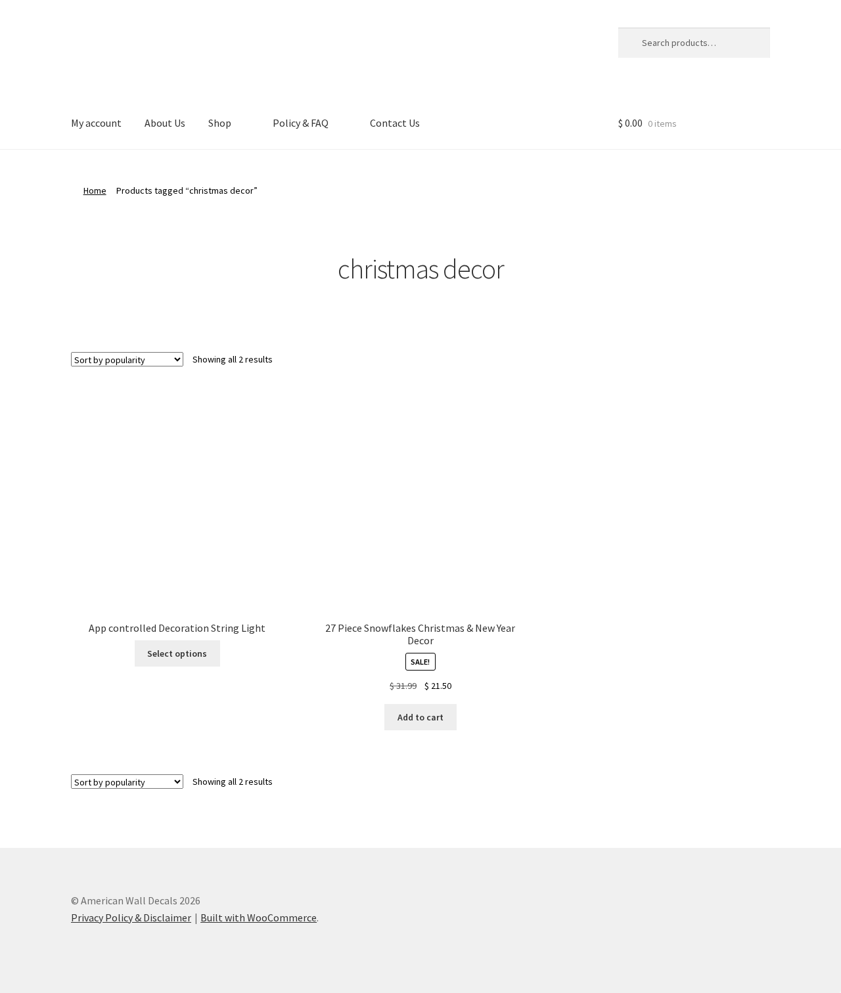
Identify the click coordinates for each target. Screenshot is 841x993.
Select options (177, 653)
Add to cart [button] (420, 717)
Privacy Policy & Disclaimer (131, 917)
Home (94, 190)
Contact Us (395, 122)
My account (96, 122)
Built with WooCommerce (258, 917)
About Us (165, 122)
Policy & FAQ (301, 122)
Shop (219, 122)
